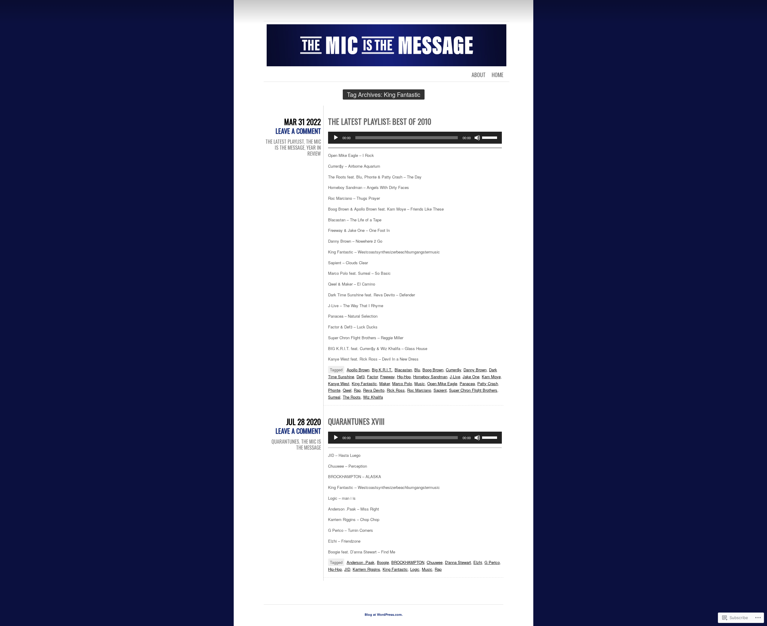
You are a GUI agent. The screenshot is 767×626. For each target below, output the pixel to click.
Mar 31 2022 (302, 121)
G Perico (492, 562)
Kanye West (338, 383)
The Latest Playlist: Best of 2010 (379, 121)
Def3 (361, 376)
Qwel (347, 390)
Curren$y (453, 370)
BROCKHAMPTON (407, 562)
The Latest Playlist (284, 141)
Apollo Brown (358, 370)
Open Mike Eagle (442, 383)
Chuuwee (435, 562)
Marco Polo (402, 383)
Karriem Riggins (366, 569)
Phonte (334, 390)
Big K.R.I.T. (382, 370)
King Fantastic (364, 383)
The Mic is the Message (298, 144)
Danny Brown (475, 370)
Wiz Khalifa (373, 397)
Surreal (334, 397)
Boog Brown (432, 370)
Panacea (467, 383)
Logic (414, 569)
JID (347, 569)
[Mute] (477, 138)
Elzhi (477, 562)
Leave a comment (298, 131)
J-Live (455, 376)
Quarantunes (285, 441)
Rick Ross (396, 390)
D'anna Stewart (458, 562)
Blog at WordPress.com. (384, 614)
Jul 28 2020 (303, 421)
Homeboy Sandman (430, 376)
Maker (384, 383)
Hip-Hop (404, 376)
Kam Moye (491, 376)
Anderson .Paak (361, 562)
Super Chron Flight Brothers (473, 390)
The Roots (352, 397)
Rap (357, 390)
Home (497, 75)
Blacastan (403, 370)
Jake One (471, 376)
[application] (415, 138)
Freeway (387, 376)
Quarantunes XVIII (356, 421)
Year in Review (314, 150)
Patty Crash (487, 383)
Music (419, 383)
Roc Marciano (419, 390)
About (479, 75)
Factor (372, 376)
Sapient (440, 390)
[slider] (490, 137)
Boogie (383, 562)
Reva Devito (373, 390)
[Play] (336, 138)
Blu (417, 370)
